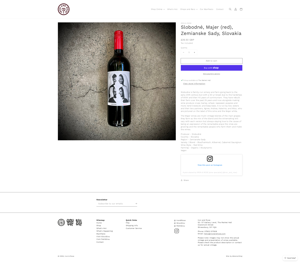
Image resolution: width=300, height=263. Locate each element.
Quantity (184, 48)
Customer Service (134, 228)
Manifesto (100, 234)
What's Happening (104, 231)
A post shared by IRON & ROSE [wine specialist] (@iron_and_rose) (210, 172)
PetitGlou (78, 222)
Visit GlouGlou (103, 236)
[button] (158, 9)
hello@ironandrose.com (214, 234)
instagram (176, 231)
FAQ (127, 223)
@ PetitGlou (179, 226)
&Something (237, 256)
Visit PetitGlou (103, 239)
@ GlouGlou (179, 223)
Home (99, 223)
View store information (194, 84)
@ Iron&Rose (180, 220)
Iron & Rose (61, 222)
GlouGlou (70, 222)
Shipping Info (132, 225)
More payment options (211, 74)
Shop (98, 225)
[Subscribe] (134, 203)
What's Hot (101, 228)
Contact (99, 242)
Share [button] (186, 180)
